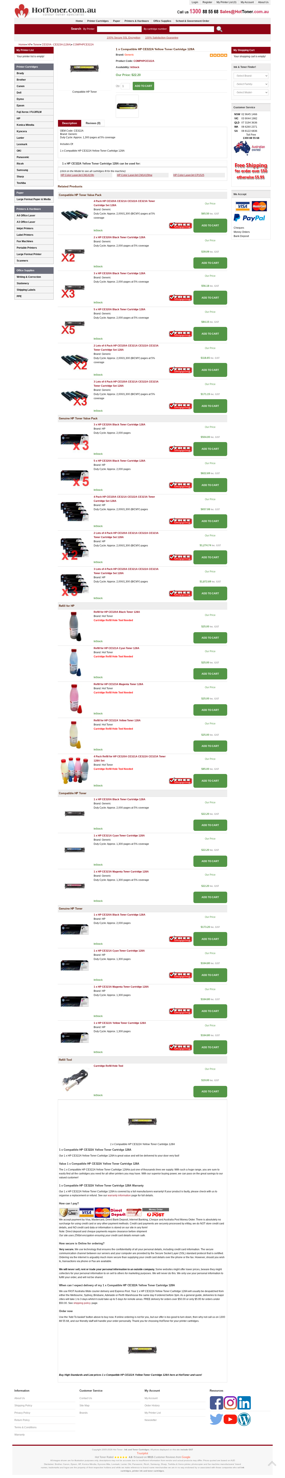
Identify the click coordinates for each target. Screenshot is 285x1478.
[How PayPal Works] (249, 217)
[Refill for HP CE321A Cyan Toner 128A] (75, 662)
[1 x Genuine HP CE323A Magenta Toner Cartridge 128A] (75, 1001)
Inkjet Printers (25, 228)
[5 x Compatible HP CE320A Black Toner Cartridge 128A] (75, 323)
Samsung (22, 170)
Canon (20, 86)
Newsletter (151, 1420)
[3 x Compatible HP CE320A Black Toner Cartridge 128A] (75, 287)
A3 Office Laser (26, 222)
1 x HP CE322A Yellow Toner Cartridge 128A (120, 1023)
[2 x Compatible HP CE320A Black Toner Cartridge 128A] (75, 251)
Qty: (118, 86)
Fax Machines (25, 241)
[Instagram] (230, 1402)
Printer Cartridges (98, 21)
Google (186, 1457)
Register (207, 2)
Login (195, 2)
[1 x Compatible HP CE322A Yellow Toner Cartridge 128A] (84, 68)
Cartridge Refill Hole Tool (108, 1065)
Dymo (20, 99)
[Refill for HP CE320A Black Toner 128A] (75, 626)
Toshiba (21, 183)
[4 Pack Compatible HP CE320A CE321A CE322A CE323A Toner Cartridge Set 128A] (75, 215)
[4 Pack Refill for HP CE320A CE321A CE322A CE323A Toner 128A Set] (75, 770)
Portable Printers (27, 247)
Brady (20, 73)
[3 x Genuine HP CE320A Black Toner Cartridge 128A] (75, 438)
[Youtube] (230, 1419)
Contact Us (85, 1398)
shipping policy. (82, 1303)
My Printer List (153, 1412)
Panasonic (23, 157)
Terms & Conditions (25, 1427)
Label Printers (25, 234)
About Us (263, 2)
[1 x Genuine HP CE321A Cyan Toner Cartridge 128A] (75, 964)
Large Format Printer (29, 254)
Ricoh (20, 163)
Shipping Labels (26, 289)
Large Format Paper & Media (34, 199)
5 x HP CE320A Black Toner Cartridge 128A (119, 309)
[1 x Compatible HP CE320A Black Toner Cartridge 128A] (75, 813)
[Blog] (244, 1419)
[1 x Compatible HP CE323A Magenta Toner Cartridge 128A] (75, 886)
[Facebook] (216, 1402)
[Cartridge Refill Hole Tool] (75, 1080)
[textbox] (119, 29)
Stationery (23, 283)
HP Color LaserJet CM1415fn (77, 175)
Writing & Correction (29, 276)
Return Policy (22, 1420)
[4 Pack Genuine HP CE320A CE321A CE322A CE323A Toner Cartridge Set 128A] (75, 511)
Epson (20, 105)
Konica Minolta (25, 124)
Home (79, 21)
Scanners (22, 260)
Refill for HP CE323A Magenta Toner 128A (118, 684)
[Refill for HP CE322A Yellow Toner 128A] (75, 734)
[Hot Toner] (55, 4)
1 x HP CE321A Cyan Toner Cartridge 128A (119, 835)
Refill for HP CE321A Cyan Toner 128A (116, 648)
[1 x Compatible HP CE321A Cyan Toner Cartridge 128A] (75, 849)
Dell (19, 92)
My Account (247, 2)
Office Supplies (162, 21)
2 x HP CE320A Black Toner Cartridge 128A (119, 237)
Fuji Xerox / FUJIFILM (29, 112)
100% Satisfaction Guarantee (161, 37)
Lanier (20, 137)
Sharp (20, 176)
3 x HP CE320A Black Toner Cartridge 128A (119, 273)
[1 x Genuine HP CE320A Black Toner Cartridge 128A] (75, 928)
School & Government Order (192, 21)
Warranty (19, 1434)
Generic (129, 54)
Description (69, 123)
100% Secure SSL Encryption (123, 37)
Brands (83, 1412)
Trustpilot (142, 1453)
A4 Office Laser (26, 215)
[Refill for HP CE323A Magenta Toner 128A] (75, 698)
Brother (21, 79)
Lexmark (22, 144)
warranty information (119, 1195)
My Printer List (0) (226, 2)
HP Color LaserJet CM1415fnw (134, 175)
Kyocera (22, 131)
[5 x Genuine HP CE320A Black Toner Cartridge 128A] (75, 475)
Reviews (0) (93, 123)
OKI (19, 150)
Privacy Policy (22, 1412)
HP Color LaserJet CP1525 (188, 175)
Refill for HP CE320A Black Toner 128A (117, 612)
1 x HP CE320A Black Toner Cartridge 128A (119, 799)
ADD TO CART (210, 225)
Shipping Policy (23, 1405)
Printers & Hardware (137, 21)
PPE (19, 296)
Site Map (84, 1405)
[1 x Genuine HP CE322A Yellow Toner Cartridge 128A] (75, 1037)
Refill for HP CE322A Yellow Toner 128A (117, 720)
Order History (152, 1405)
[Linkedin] (244, 1402)
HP (18, 118)
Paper (116, 21)
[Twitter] (216, 1419)
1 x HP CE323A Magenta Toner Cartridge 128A (121, 871)
